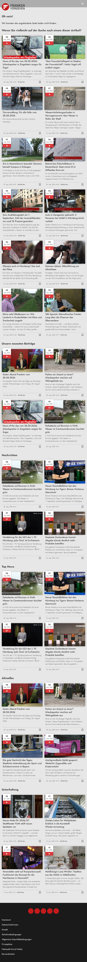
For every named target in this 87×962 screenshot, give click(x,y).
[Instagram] (37, 911)
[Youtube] (43, 911)
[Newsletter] (56, 911)
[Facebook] (31, 911)
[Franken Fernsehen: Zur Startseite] (13, 6)
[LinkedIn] (50, 911)
